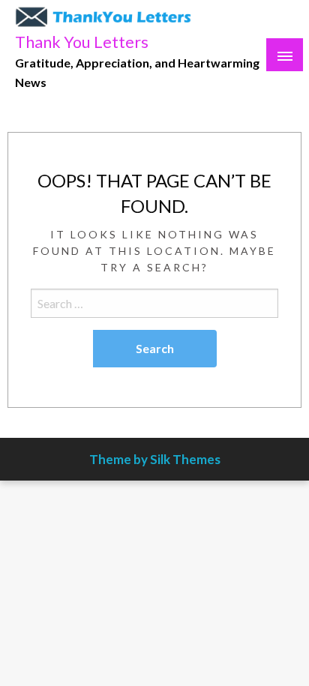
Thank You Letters (81, 42)
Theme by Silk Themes (154, 459)
